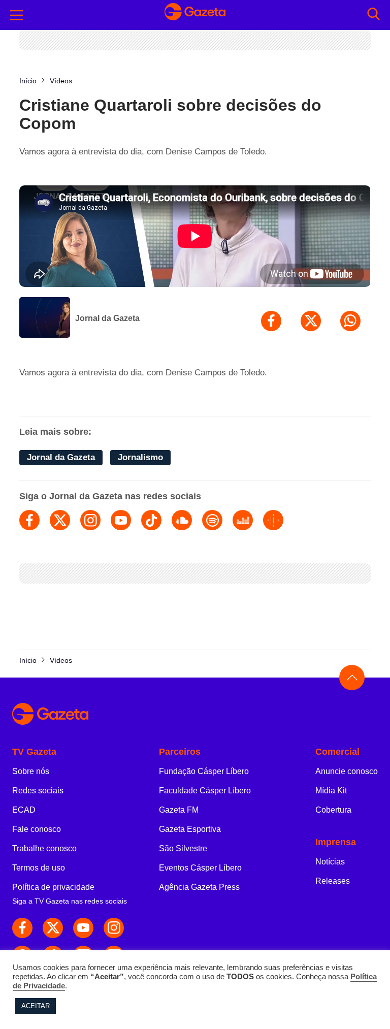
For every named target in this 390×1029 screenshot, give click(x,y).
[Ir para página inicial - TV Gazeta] (195, 14)
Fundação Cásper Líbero (204, 771)
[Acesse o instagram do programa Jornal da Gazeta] (90, 520)
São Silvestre (183, 848)
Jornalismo (140, 457)
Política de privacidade (53, 887)
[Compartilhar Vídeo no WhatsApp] (350, 321)
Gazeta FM (179, 810)
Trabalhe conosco (44, 848)
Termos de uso (38, 867)
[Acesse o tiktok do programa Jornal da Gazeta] (151, 520)
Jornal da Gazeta (107, 318)
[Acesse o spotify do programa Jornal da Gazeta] (212, 520)
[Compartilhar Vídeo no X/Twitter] (311, 321)
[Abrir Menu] (16, 15)
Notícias (330, 861)
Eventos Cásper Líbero (200, 867)
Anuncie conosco (346, 771)
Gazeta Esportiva (190, 829)
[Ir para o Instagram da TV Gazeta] (114, 928)
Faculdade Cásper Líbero (205, 790)
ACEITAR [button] (35, 1006)
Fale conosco (36, 829)
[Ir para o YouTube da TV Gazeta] (83, 928)
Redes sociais (37, 790)
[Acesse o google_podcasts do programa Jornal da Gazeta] (273, 520)
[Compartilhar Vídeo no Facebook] (271, 321)
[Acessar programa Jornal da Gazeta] (44, 318)
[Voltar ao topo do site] (352, 677)
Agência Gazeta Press (199, 887)
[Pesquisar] (373, 15)
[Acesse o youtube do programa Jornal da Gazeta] (121, 520)
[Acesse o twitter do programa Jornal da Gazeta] (60, 520)
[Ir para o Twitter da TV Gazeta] (53, 928)
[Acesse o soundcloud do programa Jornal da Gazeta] (182, 520)
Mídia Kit (331, 790)
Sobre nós (30, 771)
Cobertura (333, 810)
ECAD (24, 810)
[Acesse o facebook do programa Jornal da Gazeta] (29, 520)
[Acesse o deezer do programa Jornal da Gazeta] (243, 520)
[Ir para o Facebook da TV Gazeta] (22, 928)
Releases (332, 881)
